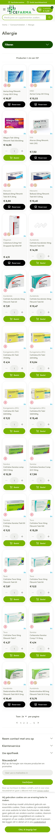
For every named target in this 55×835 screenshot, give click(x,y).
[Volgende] (38, 722)
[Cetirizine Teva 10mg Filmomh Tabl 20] (14, 562)
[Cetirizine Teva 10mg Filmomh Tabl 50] (41, 562)
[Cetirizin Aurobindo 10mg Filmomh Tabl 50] (41, 281)
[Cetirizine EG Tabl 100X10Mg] (41, 393)
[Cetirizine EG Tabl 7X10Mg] (14, 337)
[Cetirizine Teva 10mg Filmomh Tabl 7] (14, 618)
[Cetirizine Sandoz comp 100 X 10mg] (14, 450)
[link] (17, 722)
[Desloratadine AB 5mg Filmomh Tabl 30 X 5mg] (41, 674)
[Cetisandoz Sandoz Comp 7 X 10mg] (41, 618)
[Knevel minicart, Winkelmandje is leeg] (39, 9)
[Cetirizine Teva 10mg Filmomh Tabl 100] (41, 506)
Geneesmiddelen (17, 24)
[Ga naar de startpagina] (19, 10)
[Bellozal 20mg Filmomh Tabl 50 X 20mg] (41, 176)
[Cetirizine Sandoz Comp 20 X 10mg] (41, 450)
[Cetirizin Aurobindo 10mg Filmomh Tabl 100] (41, 225)
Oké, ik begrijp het (27, 829)
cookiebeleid (40, 821)
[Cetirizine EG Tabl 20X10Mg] (41, 337)
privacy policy (43, 790)
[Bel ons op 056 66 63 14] (33, 9)
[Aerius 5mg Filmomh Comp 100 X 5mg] (14, 76)
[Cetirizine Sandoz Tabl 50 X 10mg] (14, 506)
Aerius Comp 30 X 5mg (39, 93)
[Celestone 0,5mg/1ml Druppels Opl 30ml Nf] (14, 225)
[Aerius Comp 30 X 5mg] (41, 76)
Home (4, 24)
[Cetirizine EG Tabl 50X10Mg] (14, 393)
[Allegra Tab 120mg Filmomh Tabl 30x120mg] (14, 123)
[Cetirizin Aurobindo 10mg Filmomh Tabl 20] (14, 281)
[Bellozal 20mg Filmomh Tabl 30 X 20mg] (14, 176)
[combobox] (24, 17)
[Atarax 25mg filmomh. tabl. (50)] (41, 123)
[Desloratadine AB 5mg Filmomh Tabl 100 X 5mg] (14, 674)
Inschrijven (27, 782)
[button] (27, 44)
